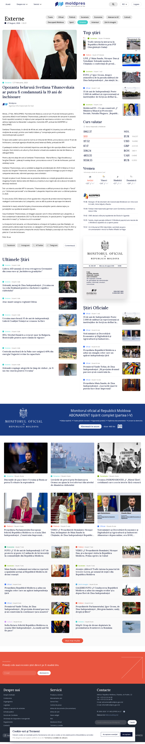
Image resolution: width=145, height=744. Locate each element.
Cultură (127, 17)
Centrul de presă (55, 705)
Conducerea (8, 698)
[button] (136, 50)
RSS (51, 719)
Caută (132, 722)
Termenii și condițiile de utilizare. (56, 738)
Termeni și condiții (56, 725)
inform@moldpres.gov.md (111, 705)
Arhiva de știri (54, 712)
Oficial (60, 17)
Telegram (53, 245)
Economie (98, 17)
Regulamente (8, 722)
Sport (71, 22)
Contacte (7, 725)
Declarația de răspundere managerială (17, 719)
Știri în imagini (110, 22)
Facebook (11, 245)
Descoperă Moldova (56, 22)
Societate (85, 17)
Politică (72, 17)
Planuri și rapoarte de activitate (14, 708)
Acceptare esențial (110, 734)
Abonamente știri (56, 698)
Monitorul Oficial (56, 722)
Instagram (25, 245)
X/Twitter (39, 245)
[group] (111, 43)
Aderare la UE (113, 17)
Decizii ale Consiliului (11, 715)
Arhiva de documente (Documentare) (63, 708)
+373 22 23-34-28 (106, 697)
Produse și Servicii (56, 695)
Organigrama (8, 702)
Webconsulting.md (111, 715)
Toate (50, 17)
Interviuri (95, 22)
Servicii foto (54, 702)
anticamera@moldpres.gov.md (112, 702)
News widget (54, 715)
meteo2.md (101, 172)
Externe (14, 18)
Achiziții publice (9, 712)
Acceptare (126, 734)
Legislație (7, 705)
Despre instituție (9, 695)
